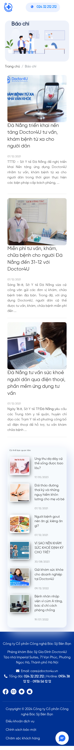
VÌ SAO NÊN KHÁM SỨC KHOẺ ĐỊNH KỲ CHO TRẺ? (49, 548)
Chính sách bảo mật (21, 730)
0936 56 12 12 (42, 681)
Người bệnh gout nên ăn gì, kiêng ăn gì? (49, 521)
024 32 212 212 (34, 676)
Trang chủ (12, 66)
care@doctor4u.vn (44, 671)
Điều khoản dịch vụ (20, 721)
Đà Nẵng (47, 409)
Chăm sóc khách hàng (23, 738)
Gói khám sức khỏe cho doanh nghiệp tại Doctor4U (49, 574)
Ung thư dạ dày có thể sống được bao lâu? (49, 463)
